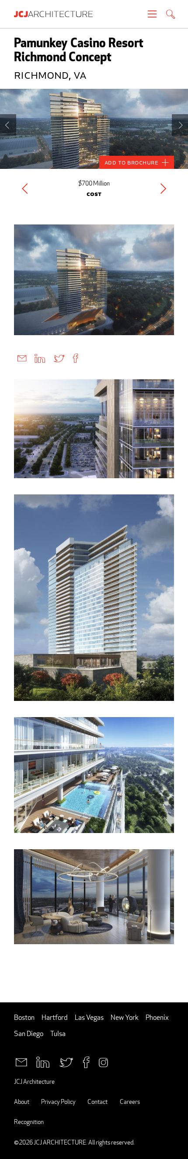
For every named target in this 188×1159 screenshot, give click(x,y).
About (21, 1101)
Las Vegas (89, 1017)
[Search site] (171, 15)
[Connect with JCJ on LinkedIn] (43, 1061)
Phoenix (157, 1017)
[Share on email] (22, 357)
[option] (94, 129)
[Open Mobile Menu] (152, 14)
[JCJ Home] (57, 14)
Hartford (55, 1017)
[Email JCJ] (21, 1061)
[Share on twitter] (59, 357)
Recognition (29, 1121)
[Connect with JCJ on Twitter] (66, 1061)
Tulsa (58, 1033)
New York (125, 1017)
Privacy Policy (58, 1101)
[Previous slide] (8, 125)
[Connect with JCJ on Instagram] (103, 1061)
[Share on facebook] (75, 357)
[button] (24, 188)
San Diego (28, 1033)
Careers (130, 1101)
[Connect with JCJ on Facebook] (86, 1061)
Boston (24, 1017)
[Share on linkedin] (40, 357)
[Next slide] (180, 125)
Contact (97, 1101)
